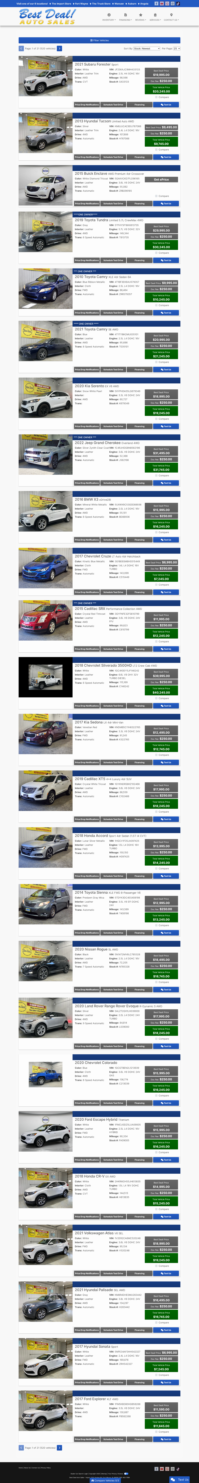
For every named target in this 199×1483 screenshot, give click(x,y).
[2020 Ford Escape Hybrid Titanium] (46, 1131)
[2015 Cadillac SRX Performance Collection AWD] (46, 620)
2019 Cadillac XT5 (103, 779)
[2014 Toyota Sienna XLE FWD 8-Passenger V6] (46, 904)
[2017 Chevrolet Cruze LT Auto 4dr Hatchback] (46, 567)
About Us (27, 1468)
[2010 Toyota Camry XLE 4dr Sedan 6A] (46, 288)
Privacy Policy (46, 1468)
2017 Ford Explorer (96, 1399)
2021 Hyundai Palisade (100, 1290)
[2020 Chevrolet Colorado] (46, 1074)
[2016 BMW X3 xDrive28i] (46, 511)
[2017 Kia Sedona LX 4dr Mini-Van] (46, 733)
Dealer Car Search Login (79, 1474)
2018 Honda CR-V (95, 1176)
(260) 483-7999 (124, 1477)
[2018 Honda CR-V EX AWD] (46, 1187)
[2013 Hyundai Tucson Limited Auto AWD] (46, 132)
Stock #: (113, 81)
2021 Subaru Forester (96, 64)
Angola (144, 3)
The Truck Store (101, 3)
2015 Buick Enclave (109, 173)
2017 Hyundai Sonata (96, 1346)
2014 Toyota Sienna (108, 892)
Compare (164, 97)
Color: (78, 69)
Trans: (78, 81)
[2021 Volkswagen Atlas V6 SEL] (46, 1244)
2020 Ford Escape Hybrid (102, 1119)
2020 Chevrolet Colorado (96, 1063)
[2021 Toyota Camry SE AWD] (46, 340)
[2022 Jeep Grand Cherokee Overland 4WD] (46, 454)
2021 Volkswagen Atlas (99, 1233)
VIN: (111, 69)
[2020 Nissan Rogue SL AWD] (46, 960)
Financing (140, 104)
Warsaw (119, 3)
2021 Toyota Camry (96, 329)
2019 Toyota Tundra (109, 220)
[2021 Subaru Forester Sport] (46, 75)
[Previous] (21, 48)
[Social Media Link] (167, 3)
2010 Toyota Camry (103, 277)
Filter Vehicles (101, 40)
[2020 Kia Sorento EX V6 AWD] (46, 397)
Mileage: (114, 77)
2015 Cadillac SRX (108, 609)
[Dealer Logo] (48, 16)
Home (21, 1468)
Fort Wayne (81, 3)
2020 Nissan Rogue (96, 949)
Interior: (79, 73)
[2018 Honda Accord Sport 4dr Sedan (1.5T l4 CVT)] (46, 847)
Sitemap (104, 1474)
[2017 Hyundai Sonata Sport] (46, 1358)
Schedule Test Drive (113, 104)
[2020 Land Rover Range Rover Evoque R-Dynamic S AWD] (46, 1017)
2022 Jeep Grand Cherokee (107, 443)
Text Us (167, 104)
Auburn (131, 3)
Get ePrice (161, 179)
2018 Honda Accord (110, 836)
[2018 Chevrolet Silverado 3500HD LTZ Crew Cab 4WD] (46, 677)
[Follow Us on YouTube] (162, 3)
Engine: (113, 73)
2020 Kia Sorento (97, 386)
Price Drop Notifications (87, 104)
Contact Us (36, 1468)
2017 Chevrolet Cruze (108, 556)
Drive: (78, 77)
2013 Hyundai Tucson (104, 121)
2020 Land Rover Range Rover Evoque (118, 1006)
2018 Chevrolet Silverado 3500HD (116, 665)
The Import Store (61, 3)
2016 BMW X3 (93, 499)
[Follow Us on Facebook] (156, 3)
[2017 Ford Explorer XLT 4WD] (46, 1410)
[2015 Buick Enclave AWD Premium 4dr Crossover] (46, 185)
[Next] (59, 48)
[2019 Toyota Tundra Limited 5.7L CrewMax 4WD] (46, 231)
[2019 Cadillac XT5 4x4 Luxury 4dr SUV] (46, 790)
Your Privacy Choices (115, 1474)
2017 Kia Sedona (99, 722)
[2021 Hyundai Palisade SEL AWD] (46, 1301)
